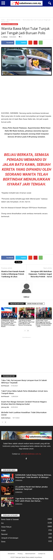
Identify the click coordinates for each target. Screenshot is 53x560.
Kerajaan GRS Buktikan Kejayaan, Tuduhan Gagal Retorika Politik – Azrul (40, 274)
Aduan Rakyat (6, 527)
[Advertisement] (26, 12)
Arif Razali (5, 386)
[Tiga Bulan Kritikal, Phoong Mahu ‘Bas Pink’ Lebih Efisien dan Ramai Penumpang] (26, 313)
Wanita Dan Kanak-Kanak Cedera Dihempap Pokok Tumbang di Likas (13, 274)
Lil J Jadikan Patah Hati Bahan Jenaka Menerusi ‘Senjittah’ (31, 488)
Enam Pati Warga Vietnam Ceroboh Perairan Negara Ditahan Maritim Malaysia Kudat (24, 403)
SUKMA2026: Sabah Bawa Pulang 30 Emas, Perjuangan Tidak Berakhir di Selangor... (33, 476)
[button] (49, 3)
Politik (3, 530)
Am (2, 523)
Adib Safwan (5, 418)
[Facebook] (26, 459)
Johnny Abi (5, 407)
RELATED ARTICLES (17, 304)
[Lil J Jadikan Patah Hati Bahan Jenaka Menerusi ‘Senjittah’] (7, 490)
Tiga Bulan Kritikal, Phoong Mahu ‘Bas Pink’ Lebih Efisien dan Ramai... (31, 499)
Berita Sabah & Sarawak (9, 24)
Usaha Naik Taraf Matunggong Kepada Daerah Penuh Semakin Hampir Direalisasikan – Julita (44, 323)
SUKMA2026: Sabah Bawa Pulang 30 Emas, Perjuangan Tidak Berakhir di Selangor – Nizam (9, 323)
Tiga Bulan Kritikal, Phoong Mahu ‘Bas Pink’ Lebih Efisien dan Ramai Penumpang (26, 323)
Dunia (3, 542)
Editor (5, 37)
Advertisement (30, 553)
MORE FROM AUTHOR (35, 304)
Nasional (4, 534)
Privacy (20, 553)
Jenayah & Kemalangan (9, 538)
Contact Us (41, 553)
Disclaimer (11, 553)
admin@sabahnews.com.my (31, 454)
